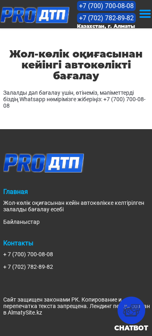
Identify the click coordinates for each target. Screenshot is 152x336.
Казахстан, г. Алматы (106, 26)
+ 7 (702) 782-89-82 (28, 267)
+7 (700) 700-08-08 (106, 6)
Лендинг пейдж (110, 306)
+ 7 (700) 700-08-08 (28, 254)
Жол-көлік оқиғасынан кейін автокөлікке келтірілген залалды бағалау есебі (73, 206)
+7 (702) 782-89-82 (106, 18)
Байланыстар (21, 222)
